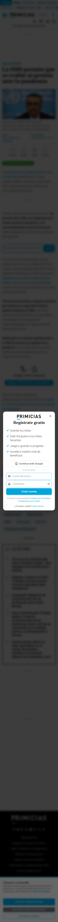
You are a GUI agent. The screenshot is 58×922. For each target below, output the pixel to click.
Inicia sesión (38, 506)
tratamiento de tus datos (30, 501)
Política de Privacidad (40, 498)
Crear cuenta (29, 491)
